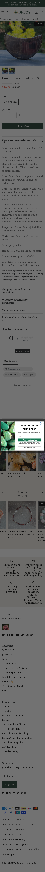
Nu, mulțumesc (29, 448)
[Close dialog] (41, 423)
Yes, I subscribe (29, 440)
